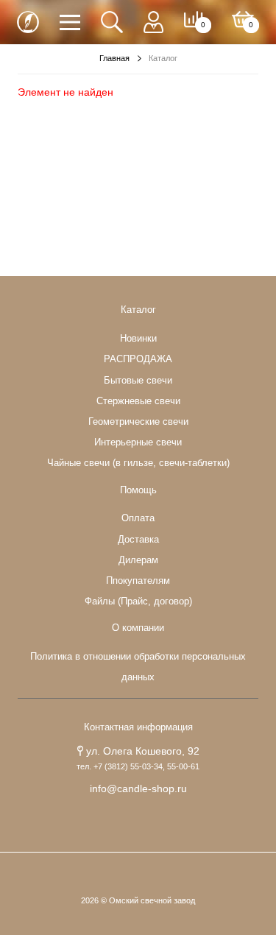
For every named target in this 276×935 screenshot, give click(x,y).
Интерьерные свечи (138, 442)
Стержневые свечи (138, 401)
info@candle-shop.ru (138, 788)
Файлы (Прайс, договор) (138, 601)
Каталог (138, 310)
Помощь (138, 490)
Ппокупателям (138, 581)
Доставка (138, 539)
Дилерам (138, 560)
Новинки (138, 339)
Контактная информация (138, 727)
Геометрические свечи (138, 422)
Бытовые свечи (138, 380)
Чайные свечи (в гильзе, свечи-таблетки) (138, 463)
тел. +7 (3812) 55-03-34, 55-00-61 (138, 766)
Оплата (138, 518)
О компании (138, 628)
